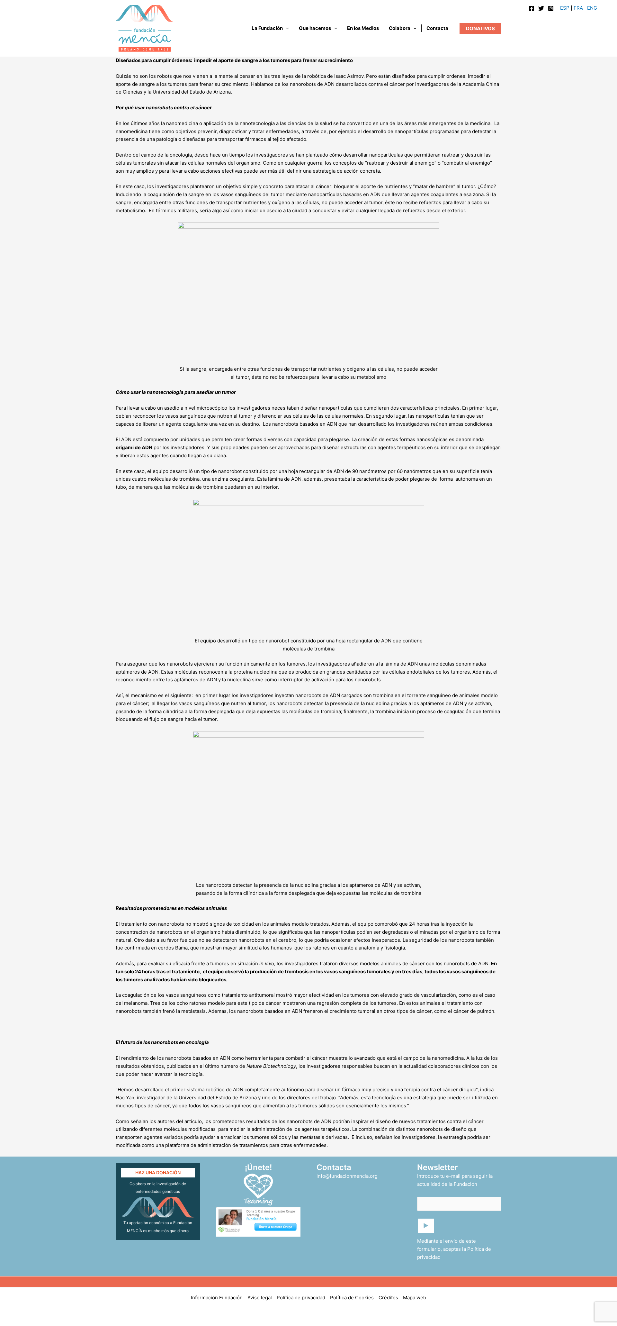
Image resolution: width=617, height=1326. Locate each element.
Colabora (399, 28)
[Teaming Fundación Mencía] (258, 1189)
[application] (286, 28)
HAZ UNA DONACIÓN (158, 1172)
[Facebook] (531, 8)
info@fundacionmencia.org (347, 1176)
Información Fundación (217, 1297)
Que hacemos (315, 28)
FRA (578, 8)
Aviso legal (259, 1297)
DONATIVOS (480, 28)
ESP (564, 8)
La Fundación (267, 28)
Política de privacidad (301, 1297)
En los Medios (363, 28)
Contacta (437, 28)
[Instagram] (551, 8)
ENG (592, 8)
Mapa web (414, 1297)
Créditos (388, 1297)
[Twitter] (541, 8)
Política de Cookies (352, 1297)
